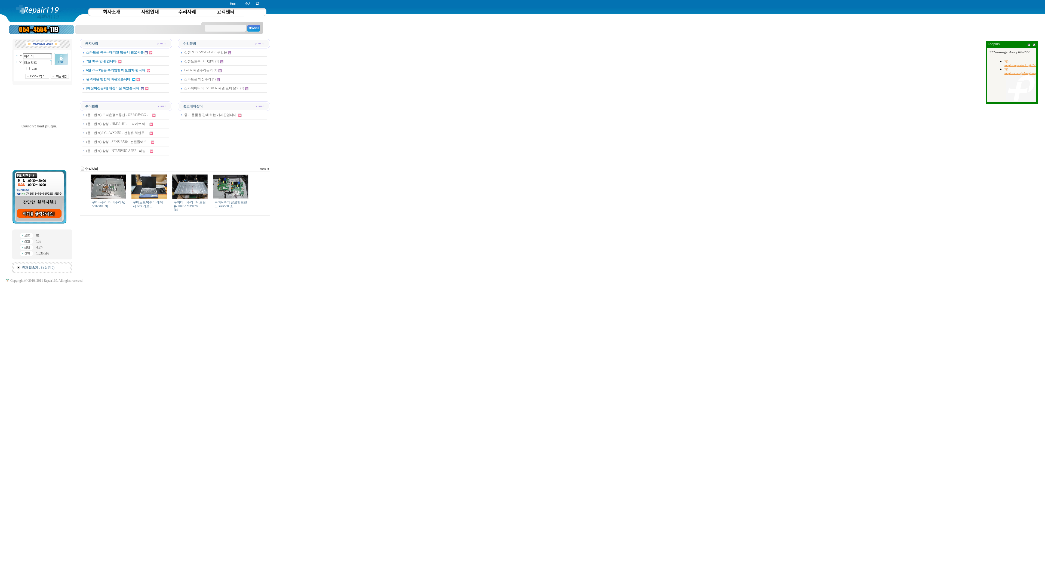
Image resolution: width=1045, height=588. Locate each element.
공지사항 (91, 43)
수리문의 (189, 43)
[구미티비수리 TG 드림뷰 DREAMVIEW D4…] (190, 198)
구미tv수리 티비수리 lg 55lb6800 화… (108, 204)
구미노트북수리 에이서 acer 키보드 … (148, 204)
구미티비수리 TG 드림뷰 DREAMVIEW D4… (190, 206)
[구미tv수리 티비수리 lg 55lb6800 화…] (108, 198)
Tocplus (994, 44)
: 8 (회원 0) (38, 268)
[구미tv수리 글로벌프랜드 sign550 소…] (230, 198)
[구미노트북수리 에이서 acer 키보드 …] (149, 198)
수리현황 (91, 106)
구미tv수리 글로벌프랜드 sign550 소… (230, 204)
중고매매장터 (193, 106)
